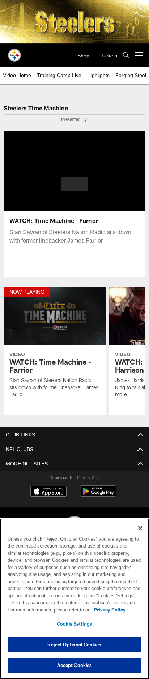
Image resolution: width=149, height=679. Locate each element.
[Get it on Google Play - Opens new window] (98, 495)
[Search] (126, 55)
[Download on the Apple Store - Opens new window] (48, 492)
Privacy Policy (47, 610)
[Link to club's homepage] (14, 52)
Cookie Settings (74, 624)
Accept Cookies (74, 665)
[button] (75, 188)
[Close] (140, 528)
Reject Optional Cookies (74, 644)
